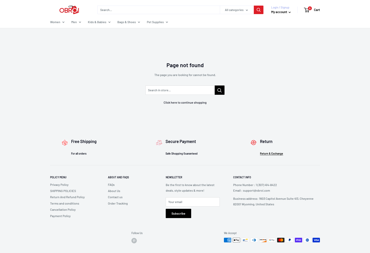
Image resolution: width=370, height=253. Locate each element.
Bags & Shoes (126, 22)
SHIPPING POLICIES (63, 191)
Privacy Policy (59, 184)
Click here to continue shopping (185, 102)
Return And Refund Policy (67, 197)
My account (279, 12)
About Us (114, 191)
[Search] (258, 10)
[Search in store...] (220, 90)
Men (74, 22)
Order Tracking (118, 203)
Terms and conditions (64, 203)
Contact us (115, 197)
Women (55, 22)
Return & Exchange (271, 153)
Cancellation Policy (63, 209)
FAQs (111, 184)
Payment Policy (60, 216)
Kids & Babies (97, 22)
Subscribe (178, 213)
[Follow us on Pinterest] (134, 240)
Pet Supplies (155, 22)
